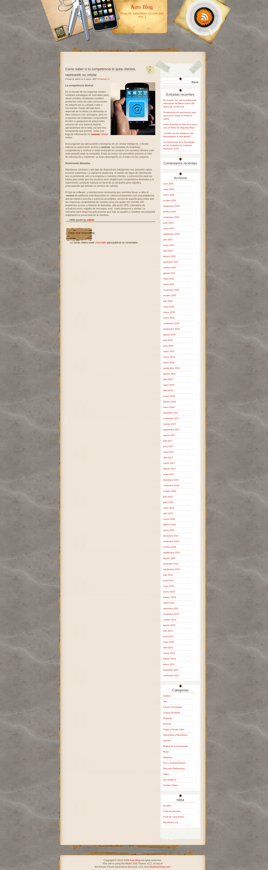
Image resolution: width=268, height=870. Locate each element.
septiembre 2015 (171, 552)
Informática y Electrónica (175, 735)
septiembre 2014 (171, 569)
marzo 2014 (169, 591)
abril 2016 (168, 513)
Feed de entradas (172, 811)
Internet (103, 79)
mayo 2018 (168, 385)
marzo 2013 (169, 653)
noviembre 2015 (171, 541)
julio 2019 (168, 340)
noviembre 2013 (171, 614)
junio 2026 (168, 183)
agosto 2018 (169, 373)
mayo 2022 (168, 245)
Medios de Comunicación (175, 746)
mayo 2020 (168, 306)
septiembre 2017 (171, 429)
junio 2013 (168, 636)
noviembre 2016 (171, 485)
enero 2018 (168, 407)
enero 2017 (168, 474)
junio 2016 (168, 502)
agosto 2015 (169, 558)
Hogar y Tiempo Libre (173, 729)
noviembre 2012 (171, 675)
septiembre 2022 (171, 234)
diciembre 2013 (170, 608)
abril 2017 (168, 457)
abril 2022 (168, 250)
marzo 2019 (169, 357)
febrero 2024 (169, 211)
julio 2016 (168, 496)
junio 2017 (168, 446)
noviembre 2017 (171, 418)
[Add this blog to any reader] (201, 44)
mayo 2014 (168, 586)
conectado (100, 242)
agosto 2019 (169, 334)
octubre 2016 (169, 491)
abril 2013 (168, 647)
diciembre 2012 (170, 670)
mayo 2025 (168, 189)
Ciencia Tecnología (172, 707)
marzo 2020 (169, 312)
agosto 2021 (169, 273)
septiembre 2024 (171, 206)
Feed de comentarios (173, 817)
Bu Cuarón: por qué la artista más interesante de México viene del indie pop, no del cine (179, 103)
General (167, 724)
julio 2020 (168, 301)
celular (99, 134)
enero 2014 (168, 603)
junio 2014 (168, 580)
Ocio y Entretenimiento (174, 763)
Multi (128, 863)
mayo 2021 (168, 278)
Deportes (167, 718)
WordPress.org (170, 822)
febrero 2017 (169, 468)
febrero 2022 (169, 256)
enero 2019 (168, 362)
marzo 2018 (169, 396)
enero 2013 (168, 664)
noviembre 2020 (171, 290)
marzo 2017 (169, 463)
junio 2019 (168, 345)
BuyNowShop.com (160, 866)
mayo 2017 (168, 452)
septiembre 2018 (171, 368)
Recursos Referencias (174, 768)
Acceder (167, 805)
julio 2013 (168, 631)
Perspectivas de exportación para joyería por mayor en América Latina (179, 115)
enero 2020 (168, 318)
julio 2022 (168, 239)
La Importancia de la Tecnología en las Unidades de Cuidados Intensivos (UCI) (179, 145)
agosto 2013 (169, 625)
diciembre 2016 (170, 480)
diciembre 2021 (170, 262)
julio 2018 (168, 379)
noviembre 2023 (171, 217)
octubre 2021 (169, 267)
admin (90, 220)
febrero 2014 (169, 597)
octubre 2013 (169, 619)
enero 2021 (168, 284)
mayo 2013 (168, 642)
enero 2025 (168, 195)
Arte (165, 701)
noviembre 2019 (171, 323)
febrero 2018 (169, 401)
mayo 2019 (168, 351)
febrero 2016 (169, 524)
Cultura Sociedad (171, 712)
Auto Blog (142, 7)
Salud (166, 774)
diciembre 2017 (170, 413)
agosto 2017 (169, 435)
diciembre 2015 (170, 536)
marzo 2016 (169, 519)
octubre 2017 (169, 424)
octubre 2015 (169, 547)
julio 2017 (168, 441)
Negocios (167, 757)
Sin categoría (169, 779)
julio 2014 (168, 575)
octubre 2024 (169, 200)
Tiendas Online (170, 785)
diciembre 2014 (170, 563)
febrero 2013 (169, 658)
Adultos (166, 696)
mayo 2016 (168, 508)
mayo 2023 (168, 228)
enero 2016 (168, 530)
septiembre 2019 (171, 329)
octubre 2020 (169, 295)
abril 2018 (168, 390)
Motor (166, 751)
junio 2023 (168, 223)
